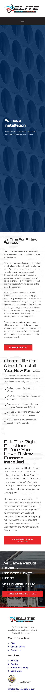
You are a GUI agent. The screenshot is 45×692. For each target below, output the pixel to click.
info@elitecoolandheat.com (21, 689)
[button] (22, 20)
